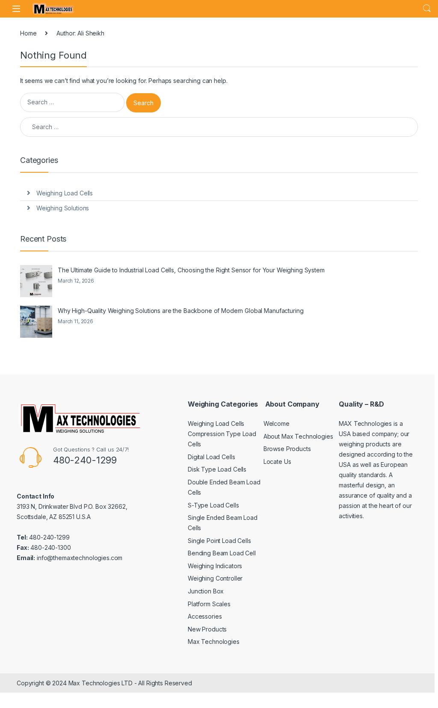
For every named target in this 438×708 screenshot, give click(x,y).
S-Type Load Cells (213, 505)
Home (28, 33)
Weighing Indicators (215, 565)
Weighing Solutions (62, 208)
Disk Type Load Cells (217, 469)
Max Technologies (214, 641)
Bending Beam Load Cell (222, 553)
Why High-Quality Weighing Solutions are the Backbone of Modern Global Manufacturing (180, 310)
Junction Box (206, 591)
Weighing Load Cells (64, 193)
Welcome (276, 423)
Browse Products (287, 448)
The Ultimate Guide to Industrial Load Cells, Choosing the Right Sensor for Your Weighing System (191, 270)
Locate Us (277, 461)
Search (427, 8)
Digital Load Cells (211, 456)
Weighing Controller (215, 578)
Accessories (205, 616)
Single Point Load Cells (219, 540)
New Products (207, 629)
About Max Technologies (298, 436)
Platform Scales (209, 604)
